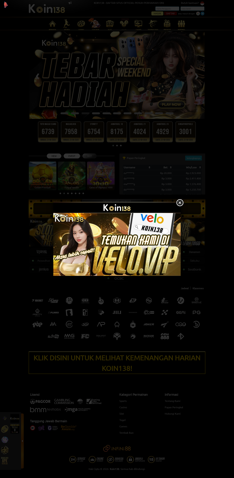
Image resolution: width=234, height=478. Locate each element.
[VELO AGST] (117, 244)
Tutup (180, 203)
